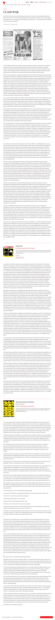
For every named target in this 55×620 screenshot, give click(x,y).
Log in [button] (36, 2)
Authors (15, 4)
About (8, 4)
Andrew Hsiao (23, 406)
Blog (19, 4)
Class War (19, 246)
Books (11, 4)
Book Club (23, 4)
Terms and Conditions (6, 617)
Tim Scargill (32, 248)
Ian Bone (19, 248)
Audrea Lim (31, 406)
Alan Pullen (24, 248)
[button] (50, 2)
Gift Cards (29, 4)
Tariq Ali (23, 404)
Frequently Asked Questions (17, 617)
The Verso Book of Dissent (25, 402)
